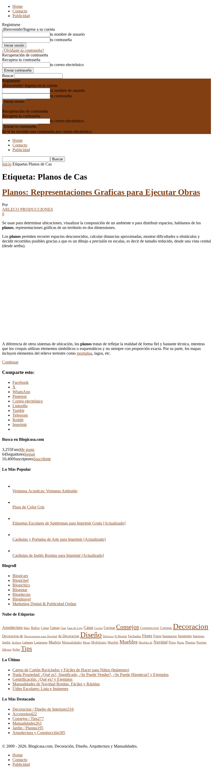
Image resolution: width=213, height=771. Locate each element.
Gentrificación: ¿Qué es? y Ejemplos (42, 679)
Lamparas (41, 642)
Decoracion (190, 626)
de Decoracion (68, 636)
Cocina (98, 627)
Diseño (91, 635)
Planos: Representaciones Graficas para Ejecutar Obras (101, 192)
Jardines (16, 642)
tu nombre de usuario (67, 34)
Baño (27, 628)
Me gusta (26, 449)
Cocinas (109, 628)
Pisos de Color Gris (28, 507)
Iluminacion (169, 636)
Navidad (161, 642)
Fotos (157, 636)
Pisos (172, 642)
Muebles (128, 642)
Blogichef (20, 580)
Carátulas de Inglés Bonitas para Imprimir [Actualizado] (58, 555)
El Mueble (121, 636)
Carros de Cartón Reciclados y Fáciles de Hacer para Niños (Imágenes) (70, 670)
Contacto (19, 11)
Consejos (127, 626)
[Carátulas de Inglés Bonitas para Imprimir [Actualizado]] (17, 551)
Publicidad (21, 16)
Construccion (149, 628)
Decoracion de (12, 636)
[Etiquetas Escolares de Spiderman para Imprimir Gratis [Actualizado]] (17, 518)
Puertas (201, 642)
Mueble (113, 642)
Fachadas (134, 636)
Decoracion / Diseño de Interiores (43, 709)
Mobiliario (98, 642)
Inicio (6, 164)
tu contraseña (61, 39)
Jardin (6, 642)
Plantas (190, 642)
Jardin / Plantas (27, 728)
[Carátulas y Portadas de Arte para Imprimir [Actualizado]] (17, 534)
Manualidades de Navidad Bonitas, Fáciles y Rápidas (56, 684)
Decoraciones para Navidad (40, 636)
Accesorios (24, 714)
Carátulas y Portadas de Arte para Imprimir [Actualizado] (59, 539)
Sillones (6, 649)
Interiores (198, 636)
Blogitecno (21, 594)
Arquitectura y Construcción (38, 732)
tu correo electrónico (67, 64)
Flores (147, 636)
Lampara (27, 642)
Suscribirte (42, 459)
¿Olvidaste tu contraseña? (23, 50)
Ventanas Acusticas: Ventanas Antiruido (44, 491)
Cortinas (166, 628)
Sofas (16, 649)
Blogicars (20, 576)
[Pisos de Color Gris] (17, 502)
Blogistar (19, 590)
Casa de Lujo (75, 628)
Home (17, 6)
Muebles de (145, 642)
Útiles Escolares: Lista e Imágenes (40, 688)
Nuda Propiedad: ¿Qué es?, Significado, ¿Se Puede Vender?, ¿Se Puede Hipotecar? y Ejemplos (90, 674)
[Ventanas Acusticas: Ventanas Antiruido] (17, 486)
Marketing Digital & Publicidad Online (44, 604)
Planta (180, 642)
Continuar (10, 362)
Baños (35, 628)
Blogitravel (21, 599)
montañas (84, 353)
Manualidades (72, 642)
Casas (88, 627)
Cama (45, 628)
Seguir (29, 454)
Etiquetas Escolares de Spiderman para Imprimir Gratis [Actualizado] (68, 523)
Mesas (86, 642)
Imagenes (185, 636)
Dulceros (108, 636)
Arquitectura (12, 627)
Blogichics (21, 585)
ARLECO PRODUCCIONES (27, 209)
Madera (55, 642)
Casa (63, 627)
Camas (54, 628)
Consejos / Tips (28, 718)
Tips (26, 648)
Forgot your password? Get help (28, 106)
